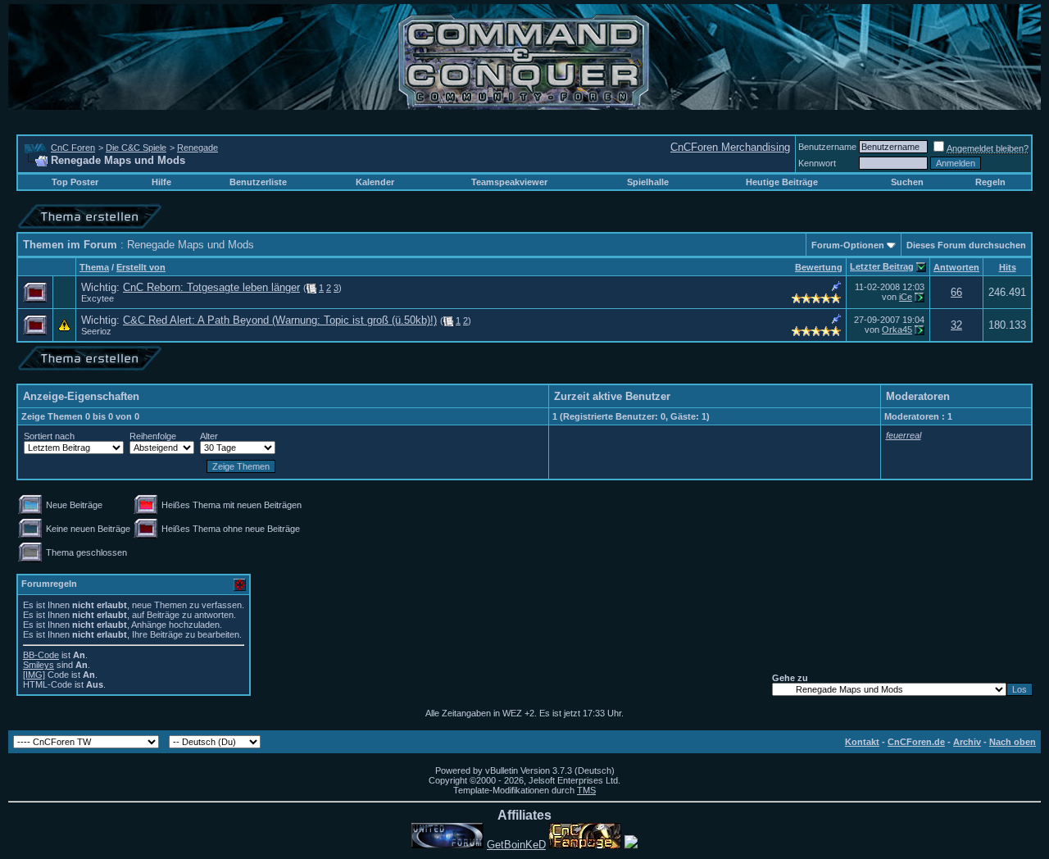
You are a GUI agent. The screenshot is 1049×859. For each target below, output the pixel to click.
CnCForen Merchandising (730, 147)
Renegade (197, 147)
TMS (586, 790)
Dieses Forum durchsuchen (966, 245)
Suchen (907, 182)
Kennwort (817, 163)
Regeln (990, 182)
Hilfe (161, 182)
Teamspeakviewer (509, 182)
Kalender (375, 182)
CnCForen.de (916, 742)
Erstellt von (141, 267)
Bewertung (818, 267)
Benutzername (827, 147)
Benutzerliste (258, 182)
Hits (1007, 267)
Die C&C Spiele (136, 147)
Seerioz (96, 331)
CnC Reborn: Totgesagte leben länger (211, 287)
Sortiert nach (49, 436)
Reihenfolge (152, 436)
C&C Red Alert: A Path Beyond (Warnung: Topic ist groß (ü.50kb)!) (280, 320)
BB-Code (41, 655)
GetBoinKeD (516, 845)
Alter (209, 436)
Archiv (967, 742)
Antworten (956, 267)
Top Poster (75, 182)
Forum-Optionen (847, 245)
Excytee (97, 298)
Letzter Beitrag (882, 266)
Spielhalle (648, 182)
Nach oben (1012, 742)
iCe (905, 297)
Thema (94, 267)
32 (956, 325)
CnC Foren (73, 147)
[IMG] (34, 674)
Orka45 (897, 329)
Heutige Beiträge (782, 182)
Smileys (38, 665)
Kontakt (862, 742)
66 (956, 292)
